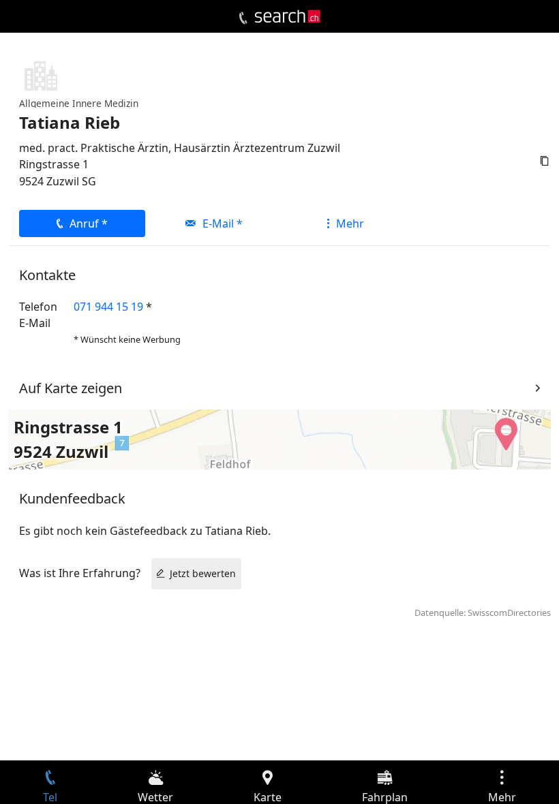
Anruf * (89, 223)
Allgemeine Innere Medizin (78, 103)
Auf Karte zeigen (70, 388)
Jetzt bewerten (203, 573)
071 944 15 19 (108, 306)
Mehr (350, 223)
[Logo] (287, 16)
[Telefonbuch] (243, 18)
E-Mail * (222, 223)
